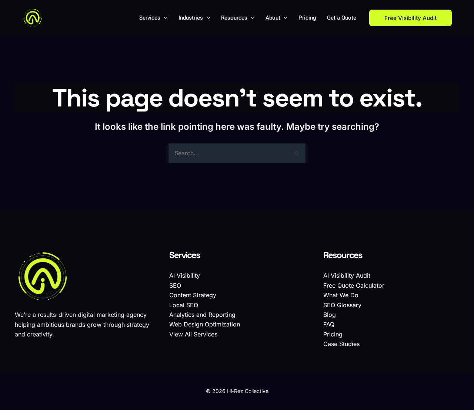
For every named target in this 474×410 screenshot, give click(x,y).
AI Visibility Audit (346, 275)
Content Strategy (192, 295)
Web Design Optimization (204, 324)
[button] (163, 17)
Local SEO (183, 305)
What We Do (340, 295)
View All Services (193, 334)
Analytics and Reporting (202, 314)
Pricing (333, 334)
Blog (329, 314)
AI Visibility (184, 275)
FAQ (328, 324)
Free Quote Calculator (353, 285)
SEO (175, 285)
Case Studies (341, 344)
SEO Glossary (342, 305)
